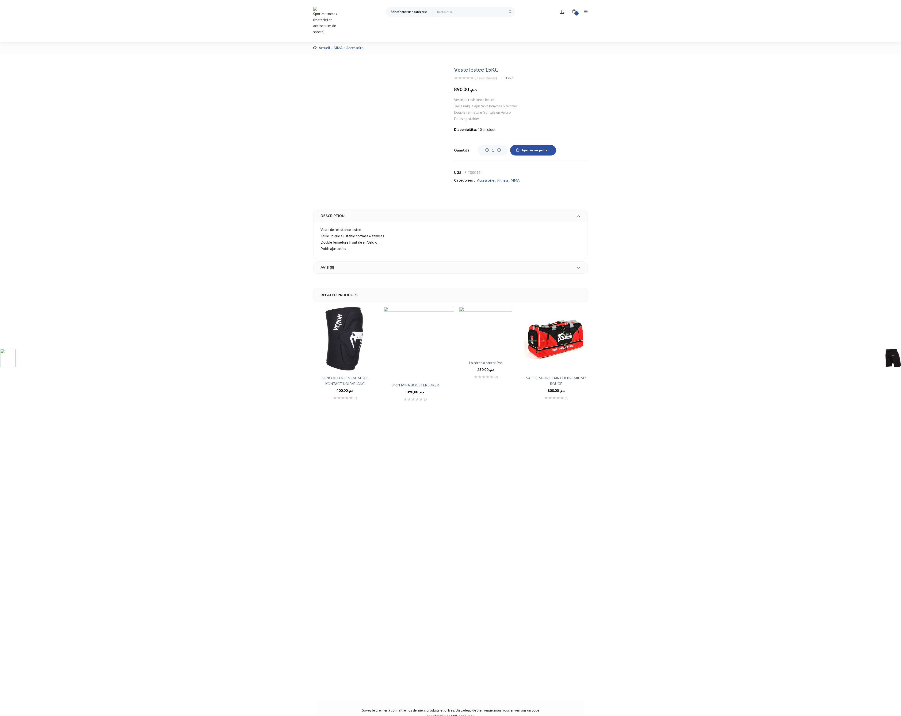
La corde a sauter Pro (485, 363)
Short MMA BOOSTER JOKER (415, 385)
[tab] (450, 216)
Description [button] (332, 216)
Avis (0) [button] (327, 267)
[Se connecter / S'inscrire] (562, 11)
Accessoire (354, 48)
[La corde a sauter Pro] (485, 331)
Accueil (324, 48)
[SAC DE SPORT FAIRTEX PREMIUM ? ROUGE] (556, 338)
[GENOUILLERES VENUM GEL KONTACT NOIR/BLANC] (345, 338)
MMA (338, 48)
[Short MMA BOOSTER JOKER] (419, 342)
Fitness (503, 180)
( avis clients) (486, 78)
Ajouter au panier (535, 150)
